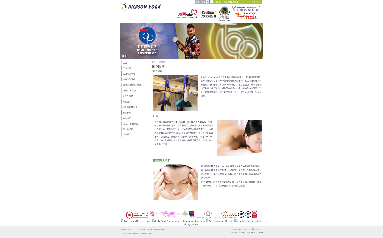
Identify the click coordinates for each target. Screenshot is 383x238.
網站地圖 (234, 233)
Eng (258, 2)
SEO (241, 233)
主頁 (153, 62)
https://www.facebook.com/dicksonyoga (137, 233)
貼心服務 (161, 62)
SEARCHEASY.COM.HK (254, 233)
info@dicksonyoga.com (155, 229)
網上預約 (218, 2)
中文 (254, 2)
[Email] (242, 2)
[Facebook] (245, 2)
